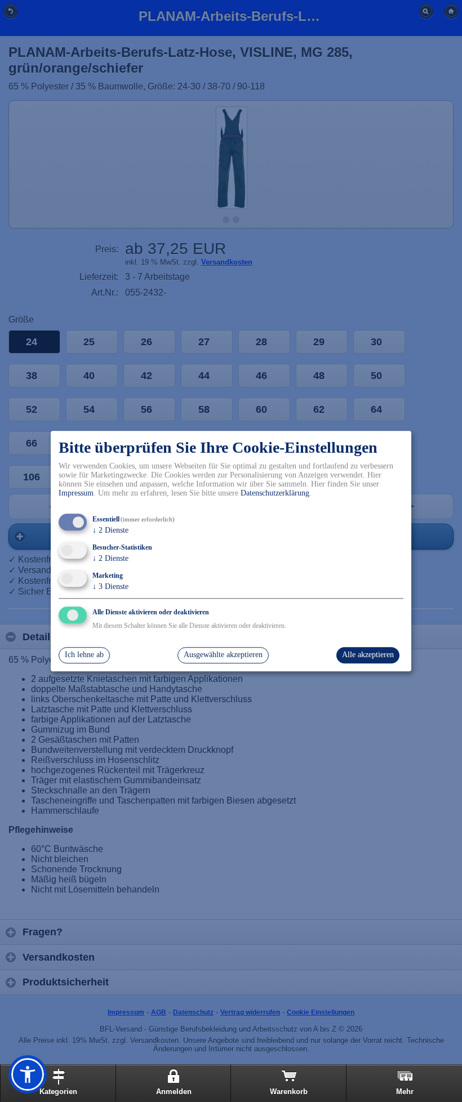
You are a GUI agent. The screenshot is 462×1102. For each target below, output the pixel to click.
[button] (27, 1074)
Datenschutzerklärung (275, 493)
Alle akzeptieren (368, 655)
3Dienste (110, 586)
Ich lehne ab (84, 655)
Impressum (76, 493)
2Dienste (110, 531)
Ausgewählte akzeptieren (223, 655)
